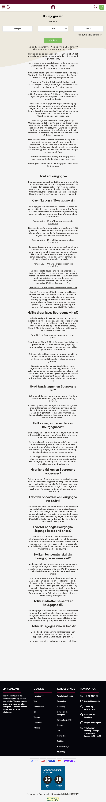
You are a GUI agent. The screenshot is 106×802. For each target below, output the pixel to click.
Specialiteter (39, 707)
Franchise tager (63, 746)
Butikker (60, 741)
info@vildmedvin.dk (92, 701)
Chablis (50, 150)
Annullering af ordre (65, 696)
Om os (60, 725)
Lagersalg (37, 722)
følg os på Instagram (92, 723)
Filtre (53, 29)
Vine (35, 701)
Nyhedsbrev (38, 696)
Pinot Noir (50, 47)
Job (58, 731)
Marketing (61, 752)
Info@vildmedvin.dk (53, 794)
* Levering (61, 707)
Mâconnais (47, 192)
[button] (96, 7)
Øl (35, 712)
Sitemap (37, 728)
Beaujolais (61, 78)
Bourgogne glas (36, 593)
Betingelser (61, 701)
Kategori (17, 29)
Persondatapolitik (64, 720)
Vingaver (37, 717)
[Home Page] (53, 7)
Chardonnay (71, 47)
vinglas (58, 596)
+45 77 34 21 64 (91, 696)
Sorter (88, 29)
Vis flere (53, 40)
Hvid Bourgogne (58, 164)
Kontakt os (61, 736)
